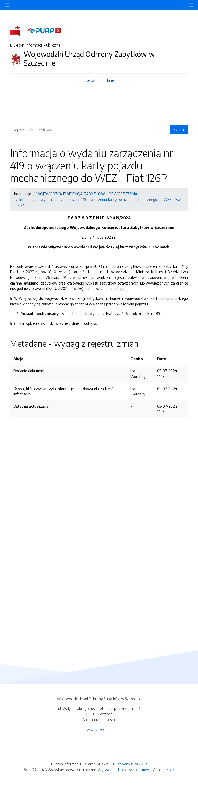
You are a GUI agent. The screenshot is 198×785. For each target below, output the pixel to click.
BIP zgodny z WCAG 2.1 (130, 764)
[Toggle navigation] (191, 5)
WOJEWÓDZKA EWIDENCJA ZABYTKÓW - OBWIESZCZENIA (86, 193)
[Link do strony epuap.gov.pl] (44, 30)
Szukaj (179, 129)
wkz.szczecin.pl (99, 729)
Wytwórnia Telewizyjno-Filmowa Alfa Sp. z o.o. (136, 769)
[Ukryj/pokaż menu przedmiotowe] (7, 5)
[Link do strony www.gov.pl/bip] (18, 30)
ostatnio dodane (100, 80)
